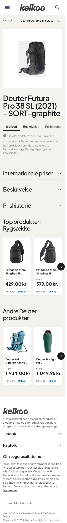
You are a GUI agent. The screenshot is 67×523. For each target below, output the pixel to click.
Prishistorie (53, 126)
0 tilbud (11, 126)
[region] (32, 266)
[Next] (61, 267)
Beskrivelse (31, 126)
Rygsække (9, 20)
